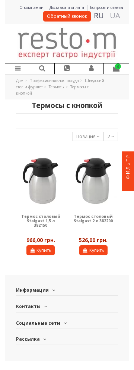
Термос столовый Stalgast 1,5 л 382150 (40, 221)
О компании (32, 7)
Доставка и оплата (67, 7)
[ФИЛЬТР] (128, 185)
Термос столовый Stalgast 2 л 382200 (93, 218)
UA (115, 15)
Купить (43, 250)
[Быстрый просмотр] (58, 161)
